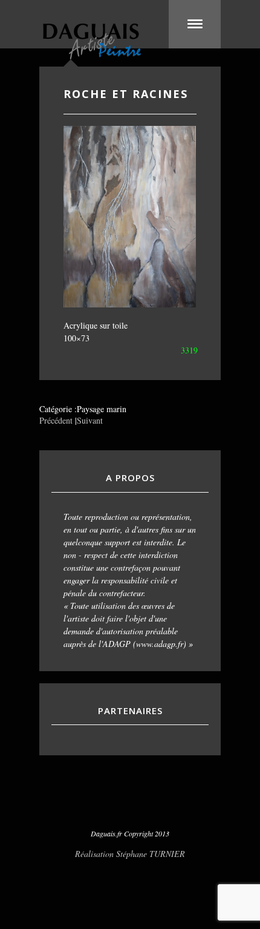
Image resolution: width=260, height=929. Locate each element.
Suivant (90, 420)
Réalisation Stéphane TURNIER (130, 853)
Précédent (56, 420)
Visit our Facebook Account (130, 803)
